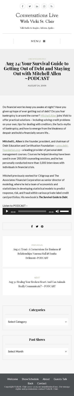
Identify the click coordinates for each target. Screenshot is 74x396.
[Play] (7, 211)
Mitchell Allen (48, 115)
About (46, 379)
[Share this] (31, 226)
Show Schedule (30, 379)
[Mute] (57, 211)
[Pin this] (42, 226)
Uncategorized (37, 59)
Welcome (12, 379)
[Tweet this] (37, 226)
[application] (37, 211)
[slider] (65, 211)
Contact (41, 383)
